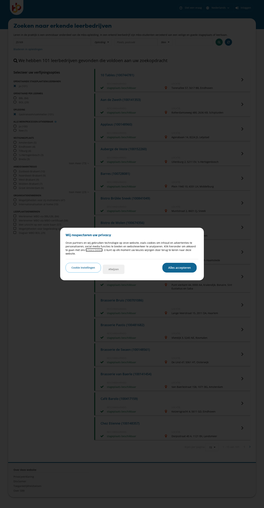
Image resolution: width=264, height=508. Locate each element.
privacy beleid (94, 250)
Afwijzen (113, 269)
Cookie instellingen (83, 267)
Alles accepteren (179, 268)
